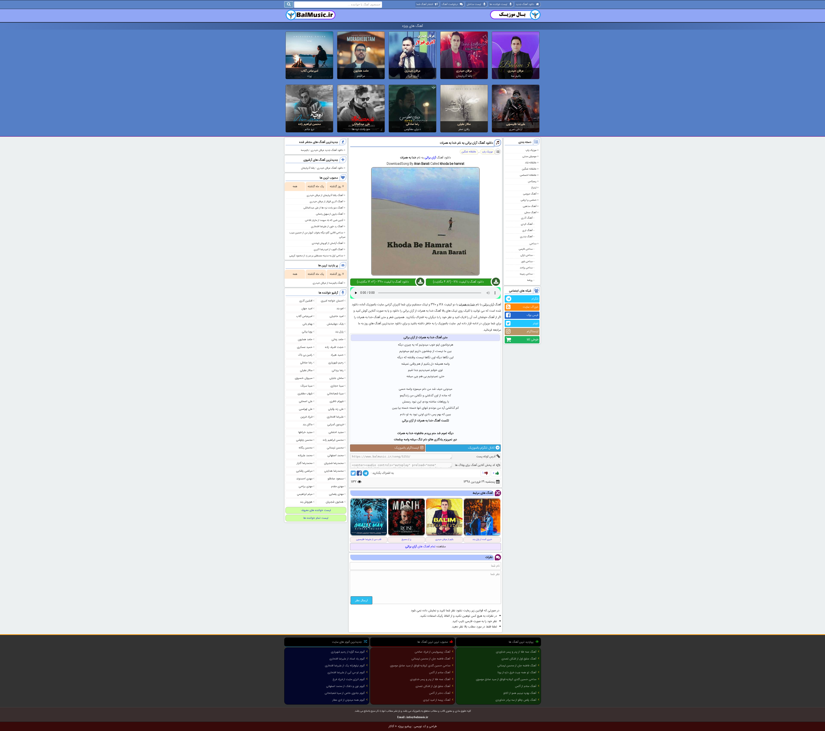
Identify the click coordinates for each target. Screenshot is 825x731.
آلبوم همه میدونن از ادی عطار (348, 700)
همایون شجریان (335, 502)
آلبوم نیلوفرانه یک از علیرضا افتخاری (345, 665)
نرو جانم (309, 129)
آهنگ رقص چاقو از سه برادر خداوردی (515, 700)
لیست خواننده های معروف (316, 510)
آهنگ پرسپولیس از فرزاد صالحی (432, 652)
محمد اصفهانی (335, 455)
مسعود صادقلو (336, 478)
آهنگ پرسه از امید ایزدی (436, 700)
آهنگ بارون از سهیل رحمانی (329, 214)
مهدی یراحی (305, 486)
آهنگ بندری (526, 236)
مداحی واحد (526, 268)
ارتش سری (515, 129)
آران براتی (430, 157)
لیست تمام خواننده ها (315, 518)
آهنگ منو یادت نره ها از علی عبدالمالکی (323, 208)
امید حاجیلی (337, 316)
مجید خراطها (305, 432)
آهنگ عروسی (529, 194)
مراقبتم (361, 76)
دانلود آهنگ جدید (525, 4)
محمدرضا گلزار (304, 463)
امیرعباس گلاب (309, 70)
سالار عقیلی (464, 124)
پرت (309, 76)
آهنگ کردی (527, 224)
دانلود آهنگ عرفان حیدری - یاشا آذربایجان (322, 168)
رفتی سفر (464, 129)
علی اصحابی (305, 401)
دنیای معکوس (412, 129)
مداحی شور (527, 261)
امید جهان (306, 308)
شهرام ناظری (337, 401)
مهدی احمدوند (304, 478)
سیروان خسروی (303, 378)
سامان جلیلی (336, 378)
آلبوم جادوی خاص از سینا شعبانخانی (345, 693)
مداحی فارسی (526, 249)
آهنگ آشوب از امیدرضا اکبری (328, 249)
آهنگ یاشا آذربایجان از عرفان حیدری (325, 195)
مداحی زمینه (526, 274)
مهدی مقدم (337, 486)
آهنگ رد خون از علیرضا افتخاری (327, 226)
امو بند (340, 308)
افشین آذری (305, 300)
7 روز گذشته (337, 186)
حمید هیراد (337, 355)
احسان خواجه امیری (332, 300)
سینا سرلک (306, 386)
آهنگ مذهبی (529, 206)
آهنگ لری (527, 230)
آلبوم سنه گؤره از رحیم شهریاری (348, 652)
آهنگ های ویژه (412, 26)
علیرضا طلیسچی (515, 124)
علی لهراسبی (305, 409)
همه (295, 186)
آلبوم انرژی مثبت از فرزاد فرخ (349, 679)
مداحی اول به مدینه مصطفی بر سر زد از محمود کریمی (316, 256)
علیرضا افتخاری (335, 416)
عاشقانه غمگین (529, 169)
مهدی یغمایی (336, 494)
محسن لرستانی (335, 447)
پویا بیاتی (307, 331)
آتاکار (391, 726)
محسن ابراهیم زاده (309, 124)
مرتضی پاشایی (304, 471)
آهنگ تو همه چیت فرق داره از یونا (517, 672)
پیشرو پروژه (404, 726)
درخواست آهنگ (450, 4)
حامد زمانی (338, 339)
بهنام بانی (307, 324)
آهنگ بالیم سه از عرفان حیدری (328, 283)
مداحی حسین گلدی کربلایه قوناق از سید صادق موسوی (506, 679)
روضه (530, 280)
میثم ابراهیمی (304, 494)
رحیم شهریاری (336, 362)
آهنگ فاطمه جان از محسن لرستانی (516, 665)
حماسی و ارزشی (528, 200)
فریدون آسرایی (335, 424)
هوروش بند (306, 502)
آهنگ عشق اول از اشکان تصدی (518, 658)
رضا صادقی (412, 124)
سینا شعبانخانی (335, 393)
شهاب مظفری (305, 393)
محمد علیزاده (305, 455)
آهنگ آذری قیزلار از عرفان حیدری (326, 201)
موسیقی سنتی (529, 156)
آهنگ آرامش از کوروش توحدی (327, 243)
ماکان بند (307, 424)
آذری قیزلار (412, 76)
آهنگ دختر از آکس (439, 693)
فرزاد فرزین (306, 416)
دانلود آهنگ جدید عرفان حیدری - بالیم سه (322, 150)
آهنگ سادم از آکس (525, 686)
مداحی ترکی (526, 255)
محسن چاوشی (304, 440)
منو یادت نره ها (361, 129)
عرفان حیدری (516, 70)
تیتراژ (533, 187)
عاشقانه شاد (530, 163)
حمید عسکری (304, 347)
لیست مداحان (474, 4)
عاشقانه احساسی (528, 175)
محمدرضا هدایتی (334, 471)
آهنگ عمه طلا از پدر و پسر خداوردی (516, 652)
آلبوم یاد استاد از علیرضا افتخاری (347, 658)
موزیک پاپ (531, 150)
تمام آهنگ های (420, 546)
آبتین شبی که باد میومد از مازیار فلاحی (324, 220)
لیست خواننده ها (498, 4)
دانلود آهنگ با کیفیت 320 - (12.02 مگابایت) (383, 281)
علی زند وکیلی (336, 409)
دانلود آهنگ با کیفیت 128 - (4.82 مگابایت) (458, 281)
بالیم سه (516, 76)
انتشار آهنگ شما (424, 4)
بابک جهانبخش (335, 324)
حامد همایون (361, 70)
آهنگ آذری (527, 218)
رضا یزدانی (338, 370)
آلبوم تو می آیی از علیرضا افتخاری (346, 672)
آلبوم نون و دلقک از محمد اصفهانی (345, 686)
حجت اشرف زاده (334, 347)
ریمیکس (532, 181)
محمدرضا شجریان (334, 463)
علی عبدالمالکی (361, 124)
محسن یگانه (305, 447)
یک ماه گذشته (316, 186)
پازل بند (339, 331)
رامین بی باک (305, 355)
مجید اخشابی (336, 432)
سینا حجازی (337, 386)
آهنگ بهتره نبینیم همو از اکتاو (519, 693)
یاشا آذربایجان (464, 76)
